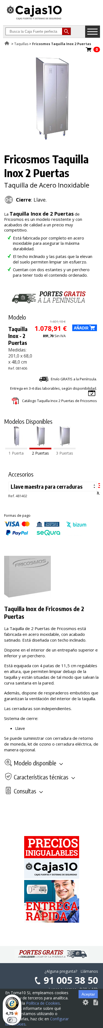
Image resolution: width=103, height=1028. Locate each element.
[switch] (12, 1020)
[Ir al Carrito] (89, 51)
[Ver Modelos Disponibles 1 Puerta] (16, 448)
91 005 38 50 (71, 980)
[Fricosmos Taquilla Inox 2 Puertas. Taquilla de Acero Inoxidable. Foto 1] (50, 138)
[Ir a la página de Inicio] (34, 20)
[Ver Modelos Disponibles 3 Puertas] (65, 448)
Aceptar (88, 994)
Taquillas (21, 44)
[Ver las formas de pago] (45, 534)
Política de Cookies (43, 1003)
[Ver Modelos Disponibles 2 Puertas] (40, 448)
